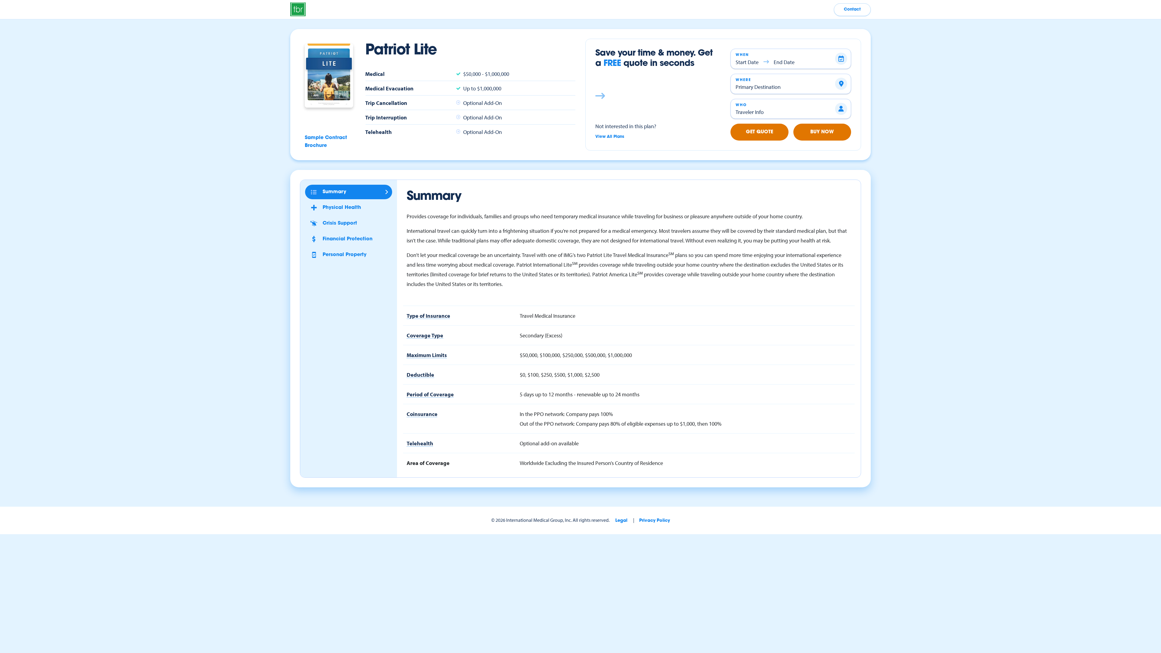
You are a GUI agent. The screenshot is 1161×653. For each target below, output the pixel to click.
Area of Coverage (428, 462)
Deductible (420, 374)
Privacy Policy (654, 520)
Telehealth (420, 443)
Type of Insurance (428, 315)
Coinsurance (422, 413)
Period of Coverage (430, 394)
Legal (621, 520)
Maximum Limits (427, 355)
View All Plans (609, 137)
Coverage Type (425, 335)
